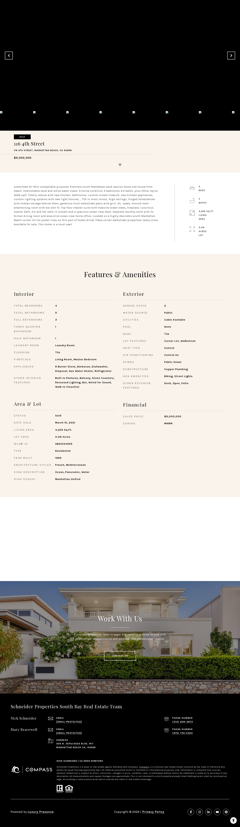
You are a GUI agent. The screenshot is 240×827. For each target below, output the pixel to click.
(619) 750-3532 (182, 733)
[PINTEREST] (226, 812)
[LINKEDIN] (208, 812)
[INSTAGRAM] (199, 812)
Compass (144, 767)
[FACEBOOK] (191, 812)
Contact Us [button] (120, 655)
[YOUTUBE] (217, 812)
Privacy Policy (153, 812)
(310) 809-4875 (182, 721)
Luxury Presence (41, 812)
